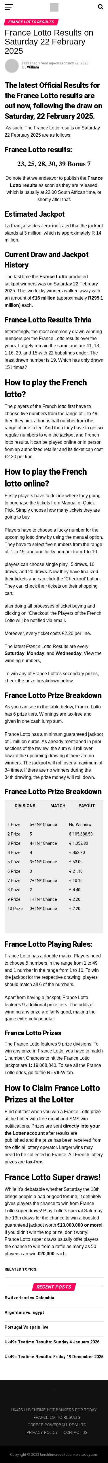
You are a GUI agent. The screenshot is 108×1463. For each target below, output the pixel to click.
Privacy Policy (42, 1432)
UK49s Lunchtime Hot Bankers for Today (54, 1410)
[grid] (54, 865)
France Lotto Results (56, 1417)
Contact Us (76, 1432)
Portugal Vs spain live (26, 1327)
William (33, 67)
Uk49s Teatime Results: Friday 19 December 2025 (54, 1356)
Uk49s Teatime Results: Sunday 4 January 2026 (52, 1342)
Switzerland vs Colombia (29, 1297)
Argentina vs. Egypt (24, 1312)
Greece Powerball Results (57, 1425)
